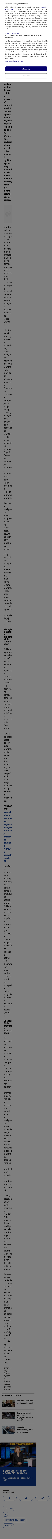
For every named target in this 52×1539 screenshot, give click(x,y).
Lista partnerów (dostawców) (14, 61)
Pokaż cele (26, 76)
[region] (26, 41)
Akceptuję (26, 69)
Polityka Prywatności (12, 33)
